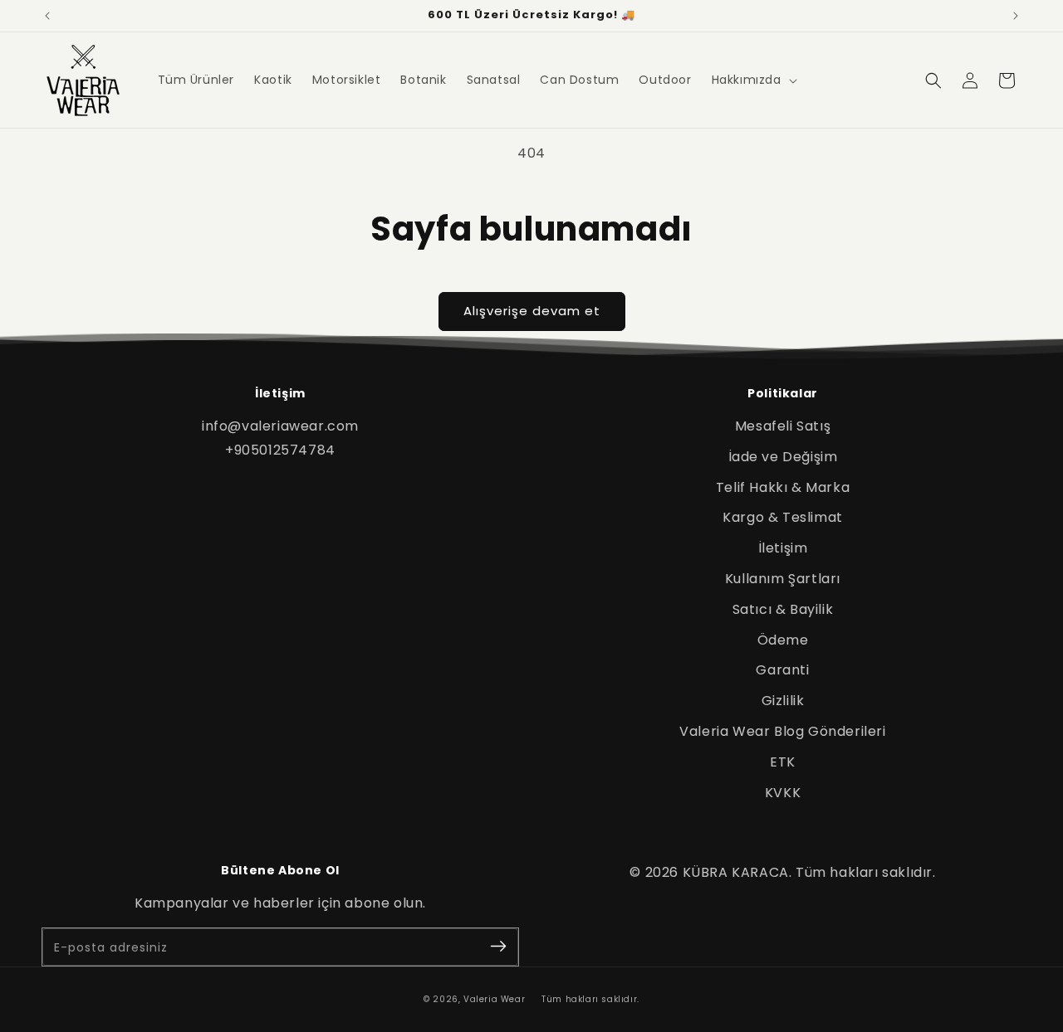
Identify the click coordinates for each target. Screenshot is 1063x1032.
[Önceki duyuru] (47, 16)
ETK (783, 762)
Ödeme (783, 640)
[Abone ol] (498, 947)
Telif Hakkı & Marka (783, 487)
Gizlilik (783, 700)
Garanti (782, 669)
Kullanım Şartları (782, 578)
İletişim (783, 547)
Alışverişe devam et (531, 310)
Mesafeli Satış (782, 426)
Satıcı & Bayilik (783, 609)
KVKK (783, 792)
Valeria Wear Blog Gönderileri (782, 731)
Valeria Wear (494, 999)
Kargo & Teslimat (783, 517)
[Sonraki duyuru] (1015, 16)
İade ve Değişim (783, 456)
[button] (753, 79)
